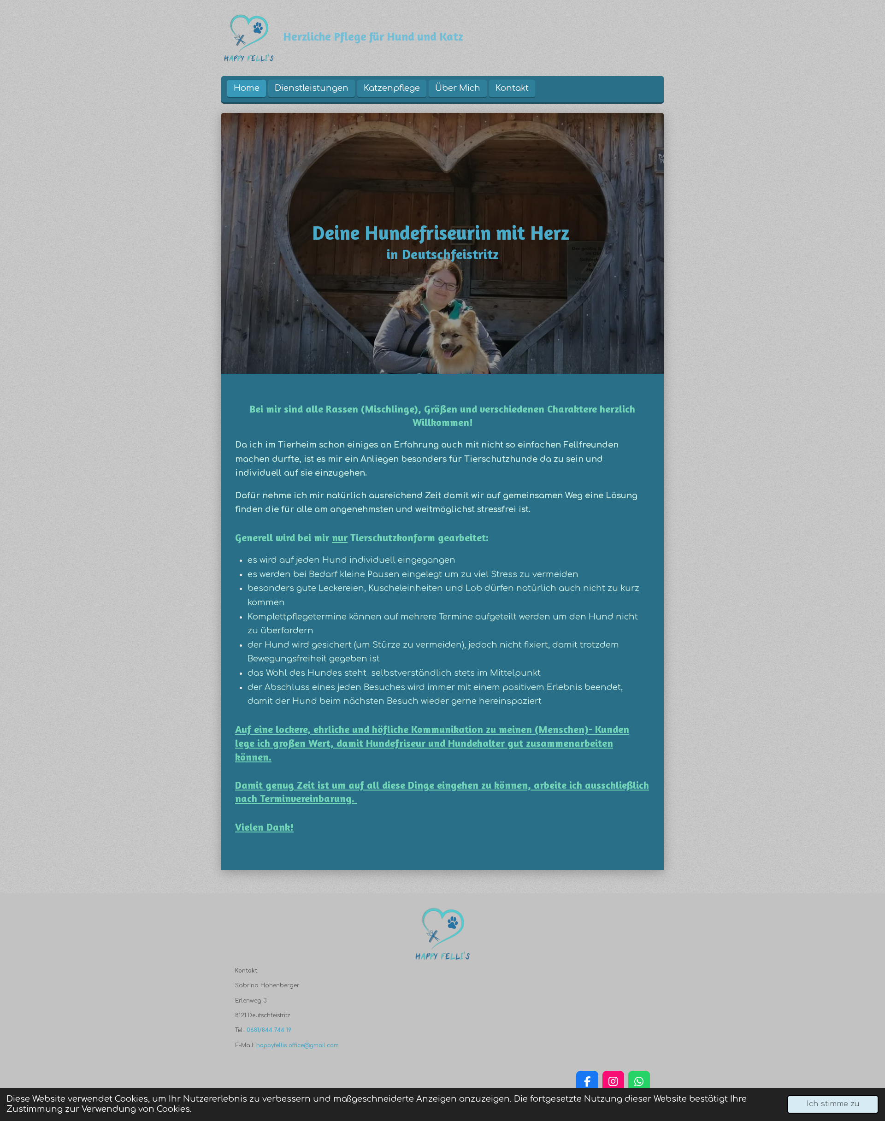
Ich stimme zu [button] (833, 1104)
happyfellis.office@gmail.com (297, 1045)
